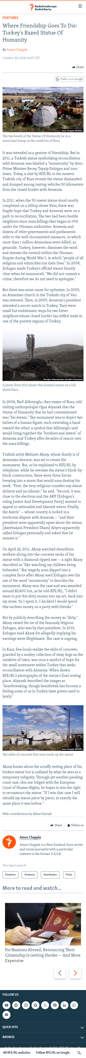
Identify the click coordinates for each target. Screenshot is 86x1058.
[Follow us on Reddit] (16, 1005)
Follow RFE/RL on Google (53, 1052)
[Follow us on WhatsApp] (74, 1005)
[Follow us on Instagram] (26, 1005)
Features (10, 18)
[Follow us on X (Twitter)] (45, 1005)
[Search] (79, 1053)
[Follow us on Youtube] (6, 1005)
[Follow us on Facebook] (55, 1005)
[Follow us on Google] (35, 1005)
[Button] (78, 67)
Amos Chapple (17, 50)
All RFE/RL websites (16, 1052)
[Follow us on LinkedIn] (64, 1005)
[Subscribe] (6, 1015)
